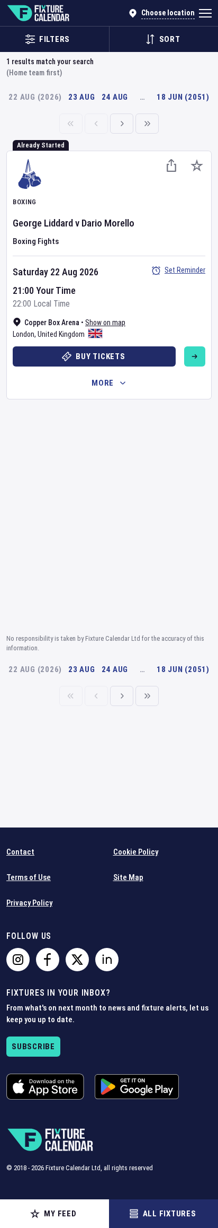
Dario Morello (107, 223)
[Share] (171, 165)
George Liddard (43, 223)
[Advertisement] (109, 515)
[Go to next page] (121, 124)
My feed (60, 1213)
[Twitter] (77, 959)
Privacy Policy (29, 903)
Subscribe (33, 1046)
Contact (20, 852)
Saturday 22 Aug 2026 (55, 271)
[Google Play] (137, 1087)
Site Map (128, 877)
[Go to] (194, 356)
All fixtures (169, 1213)
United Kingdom (61, 334)
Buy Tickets (100, 356)
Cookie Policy (135, 852)
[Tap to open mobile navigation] (205, 13)
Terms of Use (28, 877)
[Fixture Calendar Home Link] (37, 13)
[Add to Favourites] (196, 165)
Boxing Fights (36, 241)
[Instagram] (18, 959)
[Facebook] (47, 959)
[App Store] (45, 1087)
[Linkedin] (107, 959)
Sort (169, 39)
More (103, 383)
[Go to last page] (147, 124)
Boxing (25, 202)
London (23, 334)
